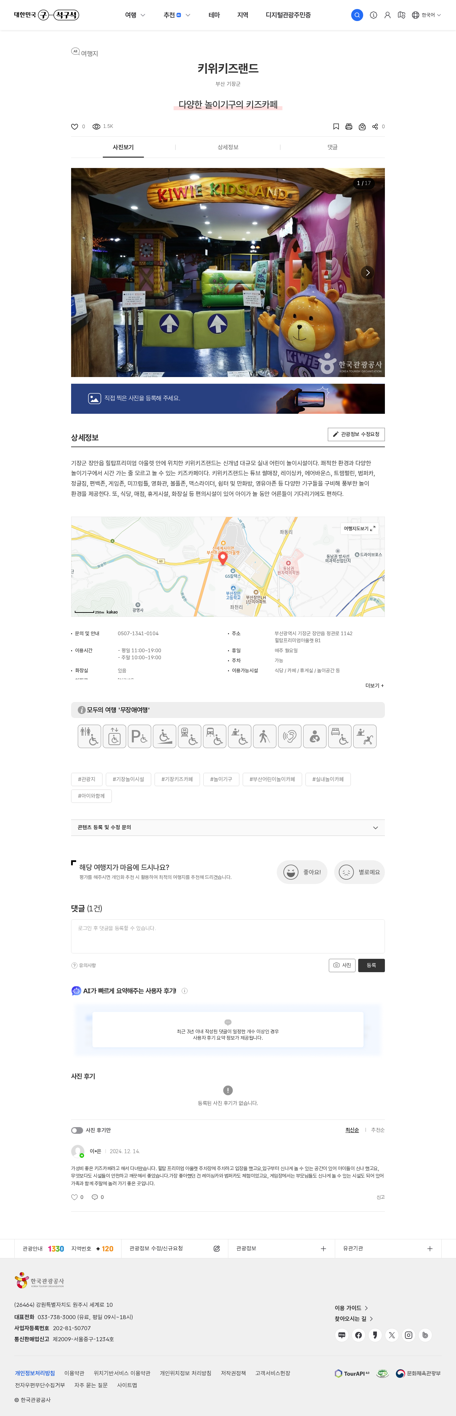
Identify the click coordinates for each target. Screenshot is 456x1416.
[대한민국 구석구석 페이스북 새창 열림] (359, 1335)
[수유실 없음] (314, 736)
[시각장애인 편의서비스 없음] (264, 736)
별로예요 (369, 872)
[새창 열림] (345, 126)
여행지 (89, 54)
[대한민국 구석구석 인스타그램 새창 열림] (409, 1335)
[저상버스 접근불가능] (214, 736)
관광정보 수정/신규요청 (156, 1248)
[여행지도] (401, 15)
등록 (371, 965)
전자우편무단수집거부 (40, 1385)
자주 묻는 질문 (91, 1385)
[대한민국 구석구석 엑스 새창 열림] (392, 1335)
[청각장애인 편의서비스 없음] (289, 736)
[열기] (375, 828)
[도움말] (74, 965)
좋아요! (312, 872)
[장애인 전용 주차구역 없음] (139, 736)
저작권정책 (233, 1373)
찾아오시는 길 (351, 1318)
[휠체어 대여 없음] (239, 736)
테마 (214, 15)
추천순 (378, 1130)
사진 (345, 965)
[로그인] (387, 15)
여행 (131, 15)
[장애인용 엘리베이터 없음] (114, 736)
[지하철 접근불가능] (189, 736)
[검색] (357, 15)
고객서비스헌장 (272, 1373)
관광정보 (246, 1248)
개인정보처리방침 (35, 1373)
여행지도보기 (360, 528)
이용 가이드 (348, 1308)
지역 (243, 15)
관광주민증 (288, 15)
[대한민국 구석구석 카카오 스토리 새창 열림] (375, 1335)
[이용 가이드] (373, 15)
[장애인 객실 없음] (340, 736)
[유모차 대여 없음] (365, 736)
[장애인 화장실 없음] (89, 736)
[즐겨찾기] (333, 126)
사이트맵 (127, 1385)
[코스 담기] (359, 126)
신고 (381, 1197)
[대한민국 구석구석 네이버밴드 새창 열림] (425, 1335)
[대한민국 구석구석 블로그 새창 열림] (342, 1335)
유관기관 (353, 1248)
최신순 (352, 1130)
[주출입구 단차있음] (164, 736)
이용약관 (74, 1373)
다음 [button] (367, 272)
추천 (169, 15)
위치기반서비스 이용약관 (122, 1373)
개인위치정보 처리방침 (186, 1373)
